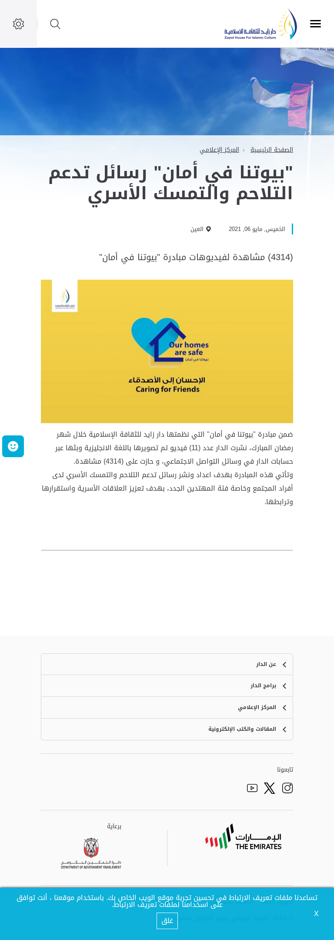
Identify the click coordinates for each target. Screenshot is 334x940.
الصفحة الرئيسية (271, 150)
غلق (167, 920)
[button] (13, 446)
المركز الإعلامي (219, 150)
